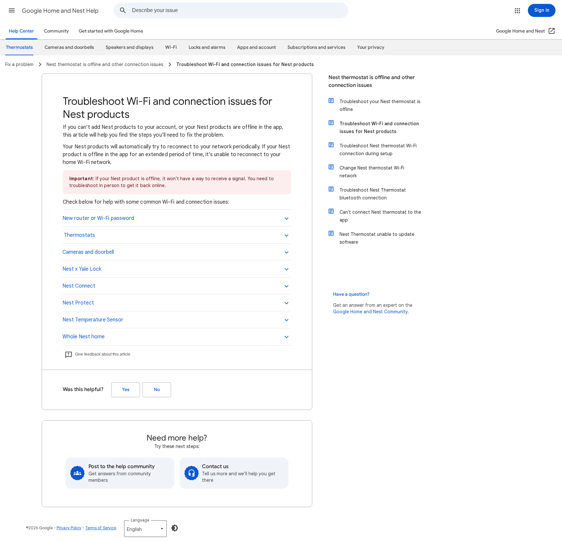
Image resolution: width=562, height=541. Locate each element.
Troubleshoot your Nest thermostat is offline (380, 105)
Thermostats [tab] (19, 47)
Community (56, 31)
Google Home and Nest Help (60, 10)
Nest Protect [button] (78, 303)
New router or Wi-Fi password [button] (98, 218)
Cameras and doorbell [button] (88, 252)
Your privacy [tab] (370, 47)
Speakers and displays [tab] (130, 47)
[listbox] (145, 528)
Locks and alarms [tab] (207, 47)
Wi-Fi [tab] (171, 47)
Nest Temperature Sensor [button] (92, 320)
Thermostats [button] (78, 235)
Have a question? (351, 294)
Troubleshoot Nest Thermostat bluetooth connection (373, 194)
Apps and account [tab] (256, 47)
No (157, 389)
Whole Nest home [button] (83, 336)
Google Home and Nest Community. (371, 312)
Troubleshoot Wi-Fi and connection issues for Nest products (379, 127)
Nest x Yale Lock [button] (81, 269)
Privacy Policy (69, 527)
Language (140, 520)
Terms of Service (100, 527)
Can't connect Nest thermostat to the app (380, 216)
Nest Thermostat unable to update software (377, 238)
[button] (12, 10)
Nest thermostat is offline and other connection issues (371, 81)
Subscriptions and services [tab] (316, 47)
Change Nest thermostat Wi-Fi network (372, 172)
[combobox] (240, 10)
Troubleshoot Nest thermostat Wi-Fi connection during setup (378, 149)
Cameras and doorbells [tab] (69, 47)
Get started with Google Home (111, 31)
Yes (125, 389)
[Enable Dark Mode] (174, 528)
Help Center (21, 31)
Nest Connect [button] (78, 286)
